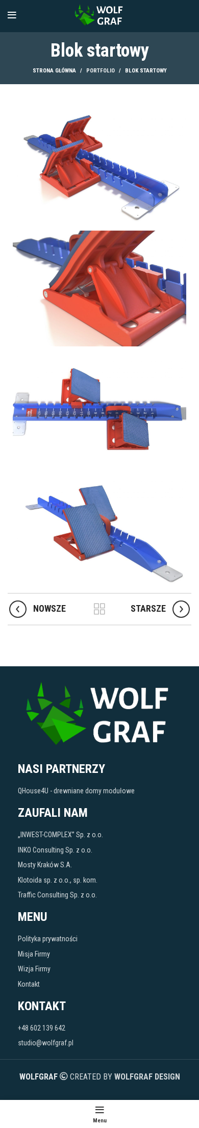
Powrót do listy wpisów (99, 609)
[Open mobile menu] (12, 15)
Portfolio (100, 70)
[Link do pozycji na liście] (99, 790)
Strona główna (54, 70)
